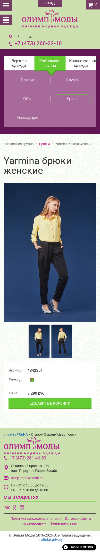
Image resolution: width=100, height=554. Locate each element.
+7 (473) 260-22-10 (38, 43)
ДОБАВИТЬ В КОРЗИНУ (50, 403)
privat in (16, 434)
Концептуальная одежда (82, 63)
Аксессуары (27, 117)
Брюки (73, 98)
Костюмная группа (49, 63)
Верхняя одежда (19, 63)
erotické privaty (50, 539)
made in (82, 547)
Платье (27, 80)
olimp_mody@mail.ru (27, 478)
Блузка (72, 80)
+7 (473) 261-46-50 (28, 457)
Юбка (28, 98)
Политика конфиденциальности (36, 518)
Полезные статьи (63, 523)
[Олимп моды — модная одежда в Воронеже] (50, 19)
